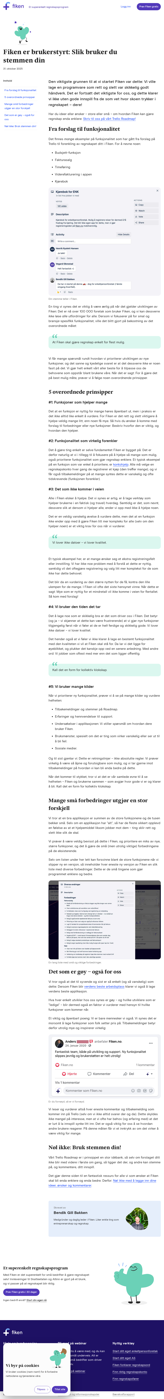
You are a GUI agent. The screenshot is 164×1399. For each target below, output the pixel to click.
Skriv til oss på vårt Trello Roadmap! (109, 119)
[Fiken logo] (13, 7)
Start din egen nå (36, 1300)
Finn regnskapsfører (126, 1379)
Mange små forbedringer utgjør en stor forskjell (18, 106)
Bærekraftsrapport (124, 1394)
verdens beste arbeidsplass (104, 987)
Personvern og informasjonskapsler (78, 1394)
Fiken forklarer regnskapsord (131, 1365)
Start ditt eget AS (124, 1358)
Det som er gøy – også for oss (19, 117)
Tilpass (41, 1389)
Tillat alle (60, 1389)
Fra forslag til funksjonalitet (20, 90)
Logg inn (126, 6)
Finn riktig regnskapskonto (130, 1372)
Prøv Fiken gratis (148, 6)
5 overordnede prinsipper (19, 97)
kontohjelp (120, 464)
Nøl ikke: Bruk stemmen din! (20, 126)
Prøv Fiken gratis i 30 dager (21, 1292)
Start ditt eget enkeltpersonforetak (135, 1351)
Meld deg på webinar (71, 1371)
